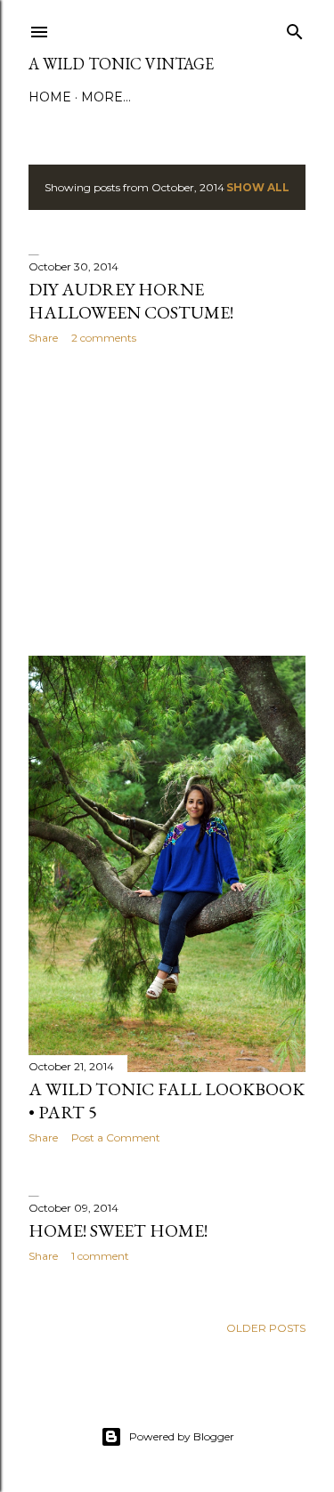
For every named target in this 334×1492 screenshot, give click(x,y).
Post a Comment (115, 1137)
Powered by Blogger (181, 1436)
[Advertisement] (167, 500)
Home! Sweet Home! (118, 1230)
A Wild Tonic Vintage (121, 63)
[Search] (294, 28)
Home (50, 97)
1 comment (100, 1255)
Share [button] (43, 337)
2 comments (103, 337)
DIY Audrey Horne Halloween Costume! (131, 301)
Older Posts (265, 1328)
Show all (257, 187)
